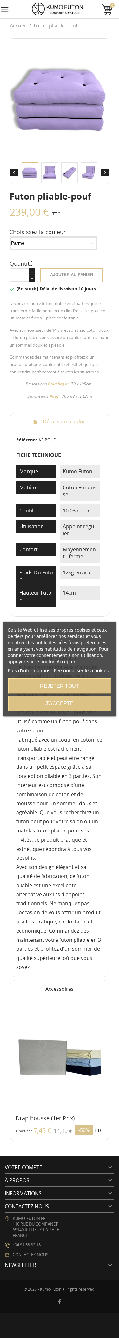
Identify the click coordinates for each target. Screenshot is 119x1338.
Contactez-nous (30, 1254)
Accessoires (59, 988)
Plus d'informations (29, 670)
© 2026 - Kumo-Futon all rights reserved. (59, 1289)
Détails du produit (64, 421)
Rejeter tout (59, 686)
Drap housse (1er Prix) (45, 1118)
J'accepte (59, 703)
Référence (27, 440)
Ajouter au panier (71, 274)
